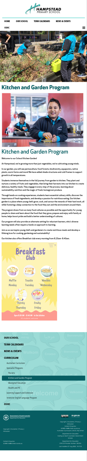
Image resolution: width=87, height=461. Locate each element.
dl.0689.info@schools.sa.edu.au (12, 443)
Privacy (21, 429)
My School (80, 430)
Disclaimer (14, 429)
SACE (74, 430)
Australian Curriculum (64, 430)
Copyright (6, 429)
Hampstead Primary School (44, 9)
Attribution (6, 431)
